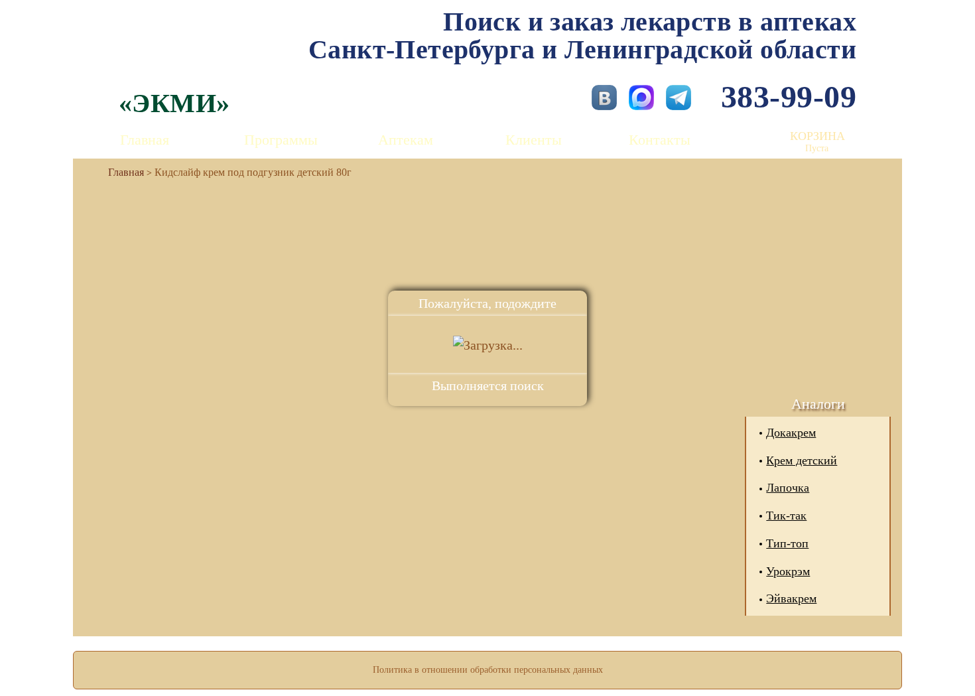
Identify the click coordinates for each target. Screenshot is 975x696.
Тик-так (786, 515)
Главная (144, 139)
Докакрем (791, 432)
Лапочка (787, 487)
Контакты (659, 139)
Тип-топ (787, 543)
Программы (281, 139)
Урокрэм (788, 571)
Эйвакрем (791, 598)
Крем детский (801, 460)
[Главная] (121, 172)
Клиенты (533, 139)
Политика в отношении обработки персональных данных (488, 670)
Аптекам (405, 139)
